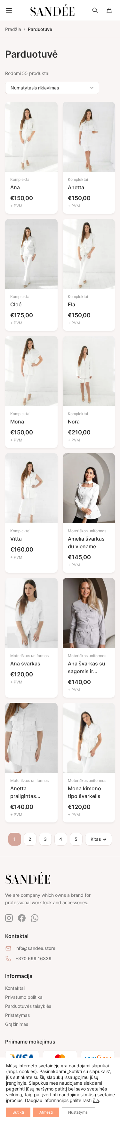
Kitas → (99, 839)
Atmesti (46, 1112)
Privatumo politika (24, 997)
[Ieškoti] (95, 10)
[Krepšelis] (109, 10)
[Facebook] (22, 918)
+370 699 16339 (33, 958)
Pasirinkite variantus (27, 157)
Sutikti (18, 1112)
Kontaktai (15, 988)
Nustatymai (78, 1112)
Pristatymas (17, 1015)
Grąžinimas (16, 1024)
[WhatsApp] (34, 918)
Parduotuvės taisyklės (28, 1006)
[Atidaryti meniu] (9, 10)
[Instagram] (9, 918)
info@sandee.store (35, 948)
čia (96, 1100)
